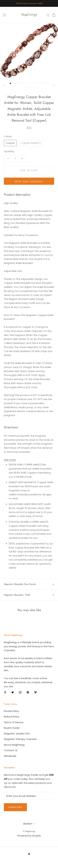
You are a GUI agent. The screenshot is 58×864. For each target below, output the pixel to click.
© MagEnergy (29, 831)
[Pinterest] (28, 692)
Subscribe (15, 807)
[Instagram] (20, 692)
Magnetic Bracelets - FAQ (17, 595)
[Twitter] (12, 692)
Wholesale (10, 756)
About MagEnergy (14, 744)
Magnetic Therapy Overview (20, 739)
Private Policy (11, 711)
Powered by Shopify (29, 835)
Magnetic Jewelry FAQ (17, 733)
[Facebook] (5, 692)
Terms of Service (14, 722)
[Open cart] (53, 15)
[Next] (53, 85)
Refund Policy (11, 716)
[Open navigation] (4, 15)
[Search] (48, 14)
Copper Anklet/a (31, 143)
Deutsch (27, 823)
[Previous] (4, 85)
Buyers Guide (11, 728)
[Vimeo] (35, 692)
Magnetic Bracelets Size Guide (20, 584)
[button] (10, 460)
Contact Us (10, 750)
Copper (10, 143)
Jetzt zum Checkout (29, 181)
